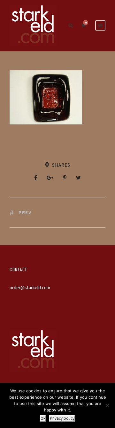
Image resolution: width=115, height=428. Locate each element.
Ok (43, 418)
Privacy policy (62, 418)
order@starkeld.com (30, 287)
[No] (107, 405)
